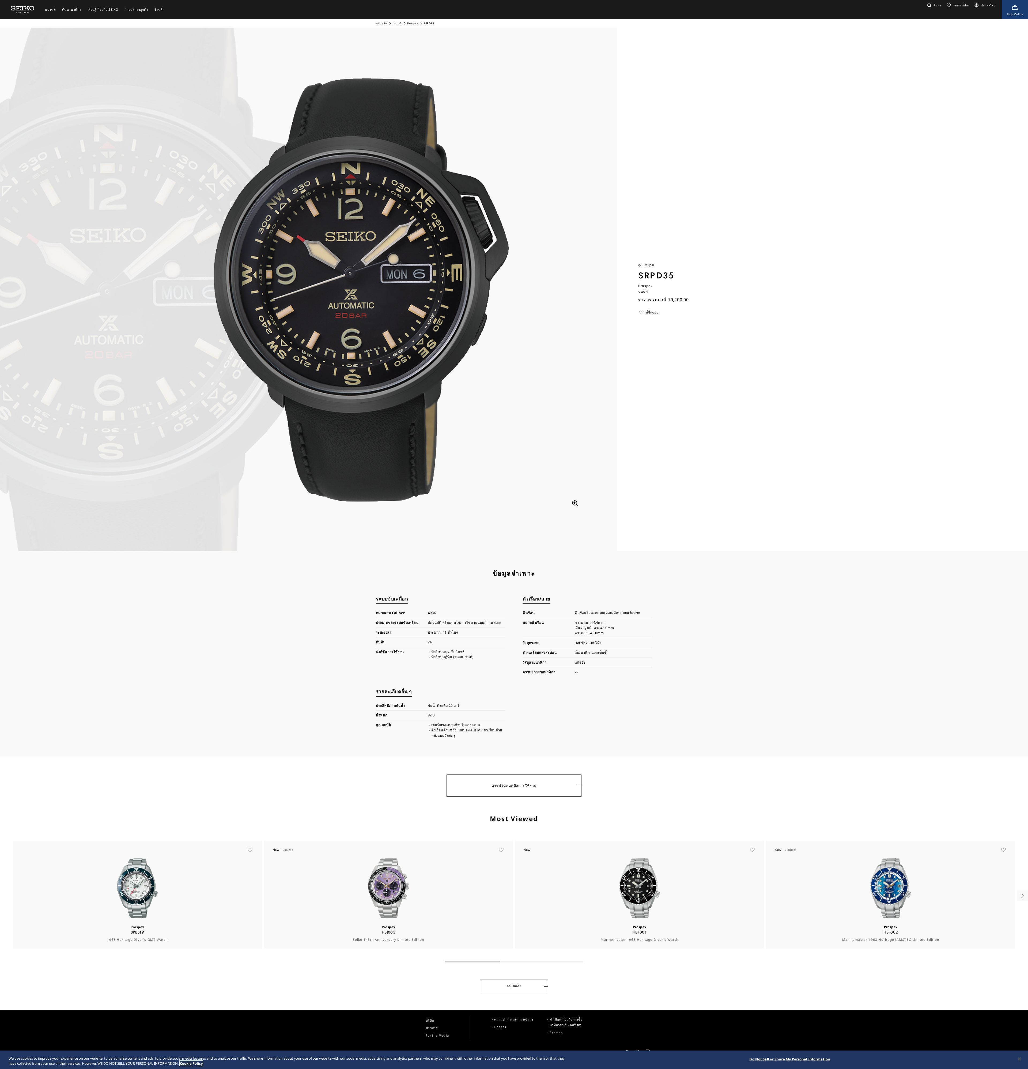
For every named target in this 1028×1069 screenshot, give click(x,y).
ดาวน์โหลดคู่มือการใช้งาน (514, 785)
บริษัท (430, 1020)
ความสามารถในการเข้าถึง (513, 1019)
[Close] (1019, 1059)
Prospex (412, 23)
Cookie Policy (191, 1063)
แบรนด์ (397, 23)
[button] (933, 5)
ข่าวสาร (431, 1028)
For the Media (437, 1035)
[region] (514, 1060)
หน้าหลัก (382, 23)
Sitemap (556, 1032)
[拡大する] (575, 503)
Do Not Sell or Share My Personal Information (789, 1059)
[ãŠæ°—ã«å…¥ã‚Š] (250, 849)
